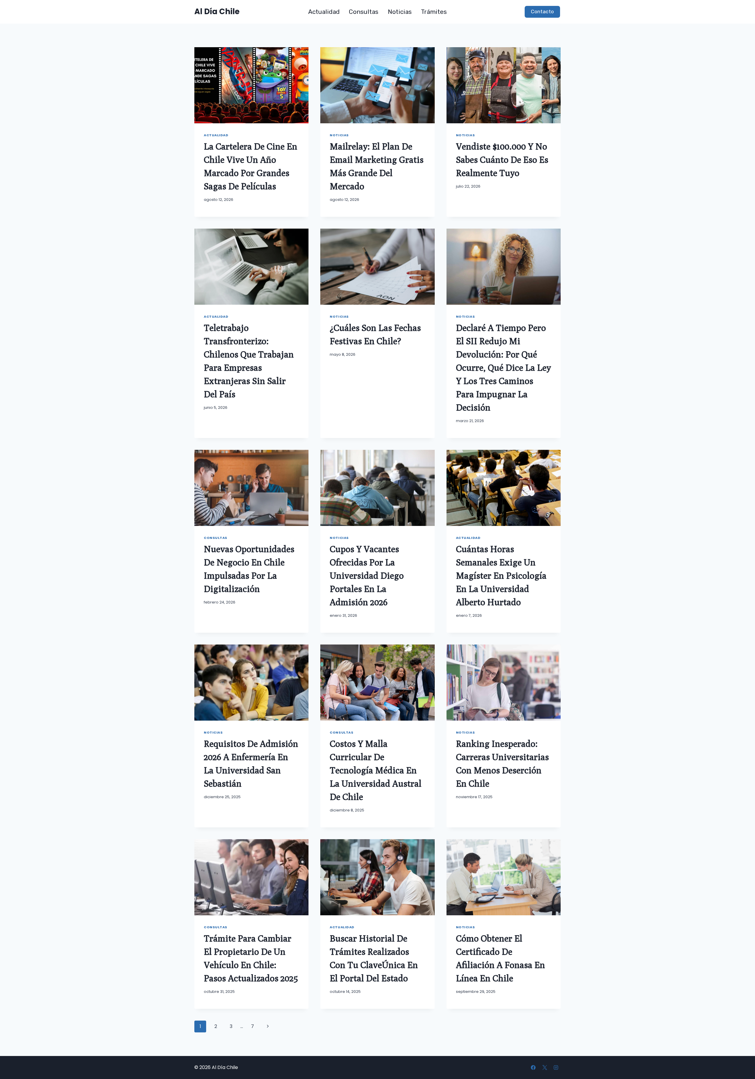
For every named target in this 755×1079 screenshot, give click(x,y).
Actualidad (324, 11)
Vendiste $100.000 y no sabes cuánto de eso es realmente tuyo (502, 159)
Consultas (363, 11)
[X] (544, 1067)
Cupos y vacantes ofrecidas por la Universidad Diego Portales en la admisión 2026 (367, 575)
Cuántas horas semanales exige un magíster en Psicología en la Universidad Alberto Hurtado (501, 575)
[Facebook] (533, 1067)
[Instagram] (556, 1067)
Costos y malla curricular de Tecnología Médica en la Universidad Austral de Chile (375, 770)
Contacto (542, 11)
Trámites (434, 11)
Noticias (400, 11)
